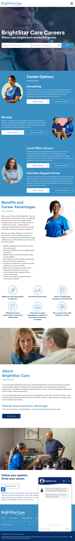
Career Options (26, 518)
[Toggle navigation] (72, 3)
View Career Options (62, 101)
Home (3, 518)
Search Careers (38, 101)
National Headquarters (7, 524)
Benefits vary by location (26, 240)
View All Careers (10, 486)
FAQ (29, 524)
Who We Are (11, 416)
